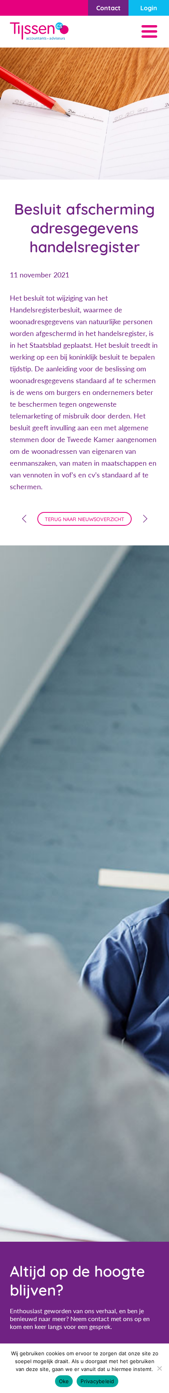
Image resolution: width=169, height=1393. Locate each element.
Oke (64, 1381)
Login (148, 8)
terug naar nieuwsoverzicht (84, 519)
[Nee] (159, 1368)
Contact (108, 8)
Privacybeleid (97, 1381)
